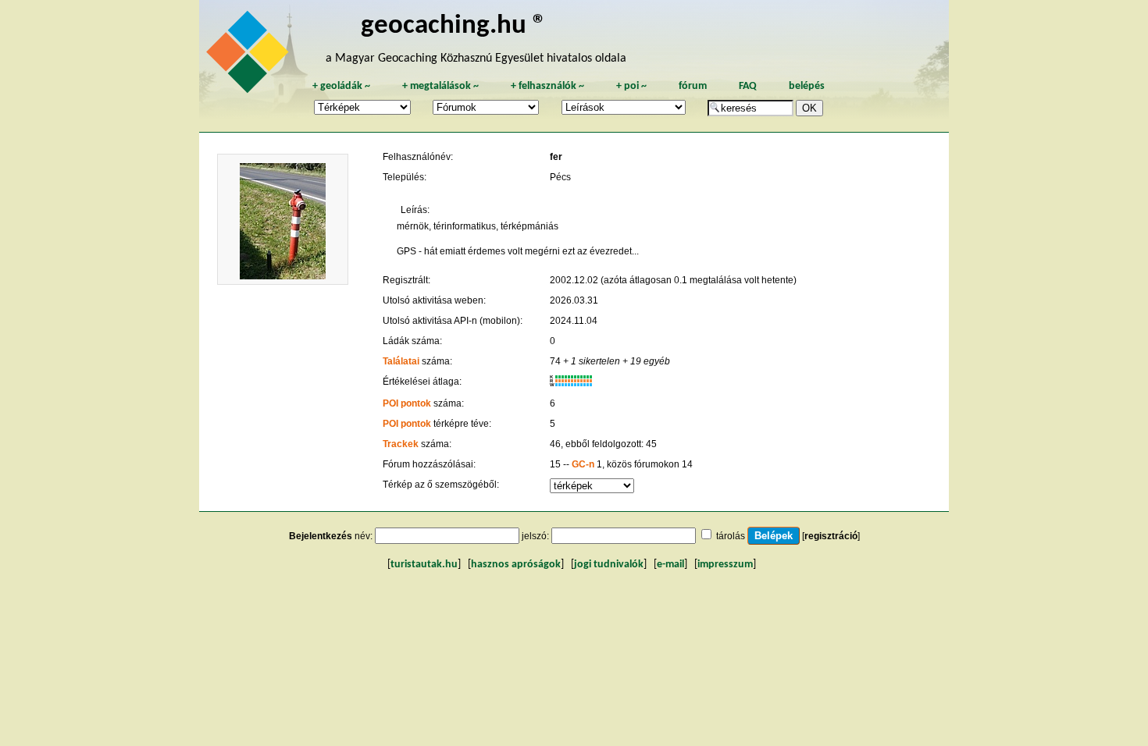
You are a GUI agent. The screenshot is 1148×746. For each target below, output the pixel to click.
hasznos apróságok (516, 565)
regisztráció (830, 536)
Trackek (401, 444)
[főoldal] (250, 56)
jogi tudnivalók (609, 565)
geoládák (341, 86)
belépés (807, 86)
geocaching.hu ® (454, 26)
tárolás (730, 536)
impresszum (725, 565)
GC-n (583, 464)
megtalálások (440, 86)
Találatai (401, 361)
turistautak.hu (424, 565)
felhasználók (547, 86)
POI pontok (407, 403)
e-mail (670, 565)
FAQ (748, 86)
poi (631, 86)
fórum (693, 86)
